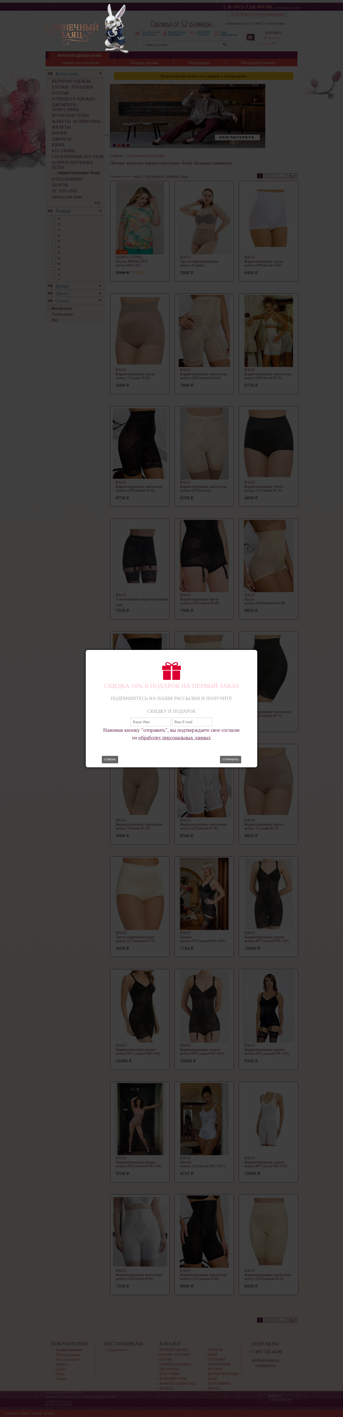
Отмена (110, 759)
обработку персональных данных (174, 737)
